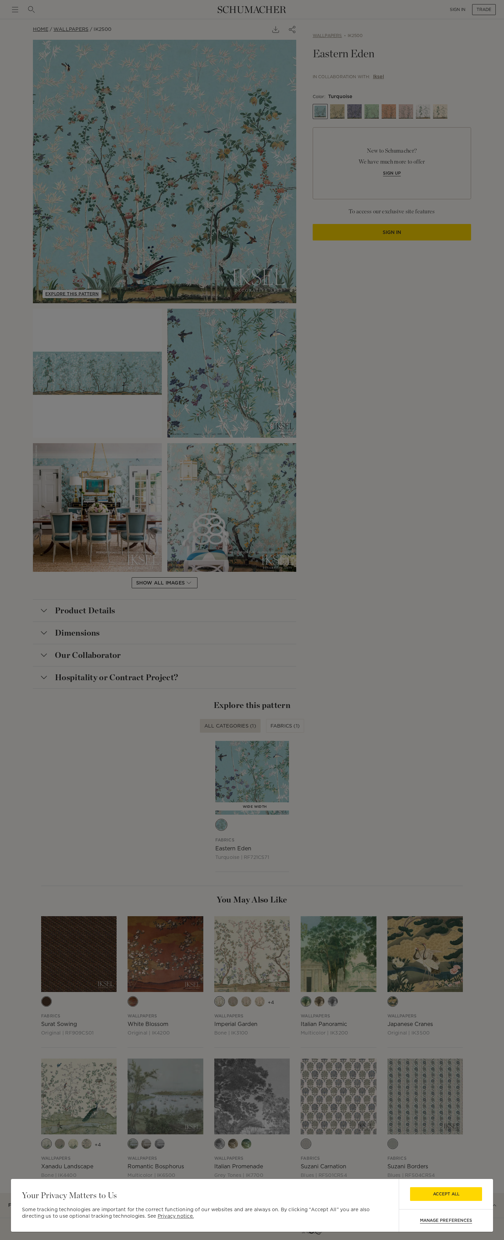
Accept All (446, 1193)
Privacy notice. (176, 1216)
